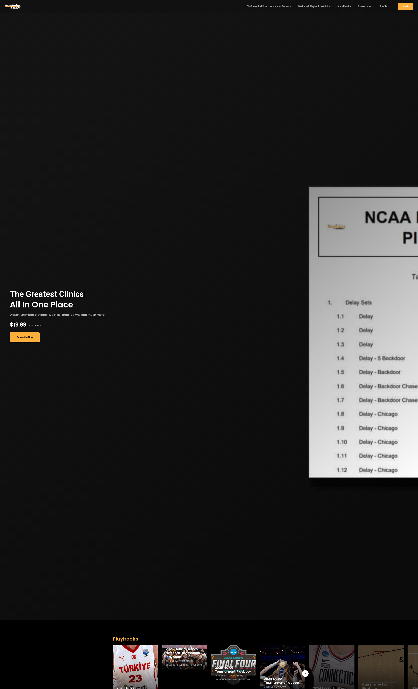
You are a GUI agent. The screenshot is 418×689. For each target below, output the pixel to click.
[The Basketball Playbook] (13, 6)
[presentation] (305, 673)
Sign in (406, 6)
